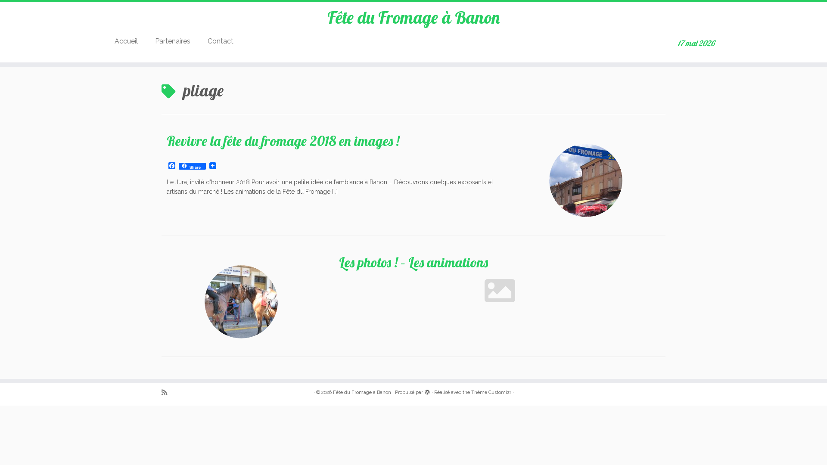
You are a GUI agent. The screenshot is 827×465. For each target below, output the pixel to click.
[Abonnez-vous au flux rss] (167, 392)
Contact (220, 41)
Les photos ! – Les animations (413, 262)
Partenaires (172, 41)
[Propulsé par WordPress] (427, 391)
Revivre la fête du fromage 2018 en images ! (283, 140)
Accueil (126, 41)
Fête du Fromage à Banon (413, 17)
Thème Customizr (491, 392)
